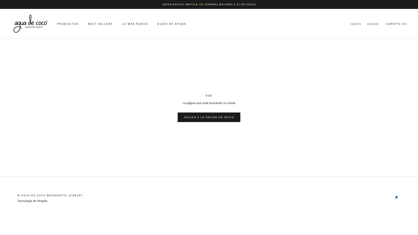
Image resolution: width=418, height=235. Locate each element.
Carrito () (396, 23)
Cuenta (355, 24)
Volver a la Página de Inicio (209, 117)
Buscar (373, 24)
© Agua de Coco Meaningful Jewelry (50, 195)
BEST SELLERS (100, 23)
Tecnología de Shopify (32, 201)
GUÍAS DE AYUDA (171, 23)
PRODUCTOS (68, 23)
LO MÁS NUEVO (135, 23)
